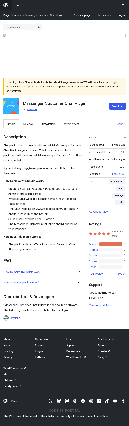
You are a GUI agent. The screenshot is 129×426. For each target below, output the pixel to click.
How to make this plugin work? (22, 272)
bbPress (10, 380)
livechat (120, 188)
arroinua (32, 109)
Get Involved (106, 339)
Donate (104, 351)
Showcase (41, 339)
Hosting (8, 351)
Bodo (14, 401)
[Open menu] (123, 5)
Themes (40, 345)
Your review (96, 273)
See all (122, 273)
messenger (118, 195)
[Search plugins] (39, 27)
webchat (120, 202)
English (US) (119, 173)
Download (117, 106)
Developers (73, 351)
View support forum (101, 305)
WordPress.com (14, 368)
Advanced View (99, 211)
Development (71, 124)
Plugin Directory (12, 15)
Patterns (40, 357)
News (6, 345)
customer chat (117, 181)
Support (121, 124)
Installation (48, 124)
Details (11, 124)
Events (102, 345)
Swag (103, 357)
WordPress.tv (76, 357)
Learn (69, 339)
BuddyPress (12, 386)
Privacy (8, 357)
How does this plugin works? (21, 282)
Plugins (39, 351)
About (7, 339)
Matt (8, 374)
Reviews (28, 124)
